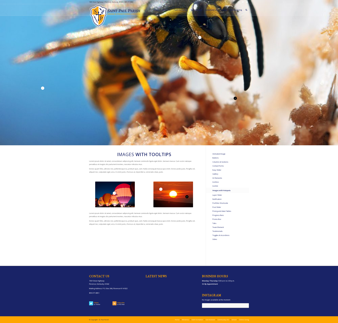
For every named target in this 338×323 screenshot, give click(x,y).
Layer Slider (217, 195)
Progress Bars (218, 215)
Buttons (215, 158)
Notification (217, 199)
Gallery (215, 174)
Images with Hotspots (221, 190)
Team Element (218, 227)
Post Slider (216, 207)
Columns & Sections (220, 162)
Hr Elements (217, 178)
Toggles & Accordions (220, 235)
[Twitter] (243, 2)
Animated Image (218, 154)
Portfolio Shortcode (220, 203)
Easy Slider (216, 170)
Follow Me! (225, 305)
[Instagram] (247, 2)
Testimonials (217, 231)
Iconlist (215, 186)
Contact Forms (218, 166)
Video (214, 239)
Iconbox (215, 182)
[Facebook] (239, 2)
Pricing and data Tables (221, 211)
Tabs (214, 223)
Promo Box (216, 219)
